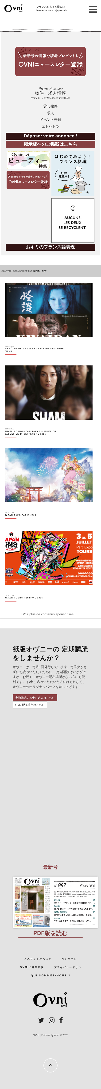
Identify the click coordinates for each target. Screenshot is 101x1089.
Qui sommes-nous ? (50, 975)
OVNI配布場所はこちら (30, 705)
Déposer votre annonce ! (50, 135)
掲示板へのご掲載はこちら (50, 144)
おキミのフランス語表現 (50, 246)
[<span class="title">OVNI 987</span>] (50, 876)
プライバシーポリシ (68, 967)
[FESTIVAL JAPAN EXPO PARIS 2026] (20, 523)
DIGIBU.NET (40, 271)
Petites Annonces (50, 93)
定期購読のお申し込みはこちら (35, 697)
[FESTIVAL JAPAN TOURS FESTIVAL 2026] (24, 606)
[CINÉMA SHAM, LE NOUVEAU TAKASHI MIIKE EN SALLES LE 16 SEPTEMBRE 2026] (35, 441)
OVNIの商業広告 (32, 967)
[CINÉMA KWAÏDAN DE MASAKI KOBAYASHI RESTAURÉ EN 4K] (35, 358)
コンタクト (69, 959)
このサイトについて (38, 959)
